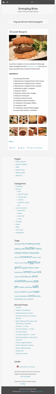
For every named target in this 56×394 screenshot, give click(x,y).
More (12, 141)
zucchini (30, 299)
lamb (21, 272)
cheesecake (22, 197)
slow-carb (19, 230)
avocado (17, 244)
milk (39, 272)
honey (16, 272)
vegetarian (20, 232)
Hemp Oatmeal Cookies (25, 345)
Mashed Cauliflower (23, 310)
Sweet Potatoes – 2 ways (25, 329)
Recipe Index (20, 173)
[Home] (3, 2)
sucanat (29, 292)
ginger (25, 267)
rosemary (28, 287)
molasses (17, 277)
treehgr (23, 384)
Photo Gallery (21, 162)
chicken (25, 252)
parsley (30, 281)
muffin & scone (23, 202)
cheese (17, 252)
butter (30, 248)
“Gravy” (18, 307)
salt (35, 286)
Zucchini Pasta (21, 332)
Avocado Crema (21, 353)
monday (19, 221)
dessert (18, 189)
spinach (17, 292)
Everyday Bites (28, 8)
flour (37, 262)
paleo (18, 224)
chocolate (34, 252)
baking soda (19, 248)
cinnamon (25, 257)
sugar (36, 291)
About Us (19, 175)
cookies (20, 200)
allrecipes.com (32, 66)
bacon (24, 243)
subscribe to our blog (27, 367)
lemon (27, 272)
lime (34, 272)
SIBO (17, 167)
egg (31, 261)
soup (19, 219)
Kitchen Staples (21, 164)
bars (19, 191)
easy (25, 263)
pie (19, 205)
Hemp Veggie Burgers (24, 342)
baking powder (33, 243)
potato (21, 287)
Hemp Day (20, 351)
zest (25, 299)
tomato (16, 296)
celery (39, 248)
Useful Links (20, 170)
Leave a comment (35, 148)
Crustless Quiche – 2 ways (25, 334)
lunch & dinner (21, 208)
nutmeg (24, 276)
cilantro (16, 257)
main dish (21, 210)
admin (22, 148)
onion (22, 281)
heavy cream (33, 267)
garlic (18, 267)
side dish (21, 216)
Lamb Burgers (20, 31)
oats (29, 276)
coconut (34, 257)
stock (23, 291)
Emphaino (39, 391)
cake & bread (23, 194)
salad (20, 213)
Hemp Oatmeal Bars (23, 348)
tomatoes (23, 296)
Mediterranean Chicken (24, 313)
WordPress (25, 391)
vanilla (31, 295)
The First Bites (25, 376)
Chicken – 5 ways (22, 326)
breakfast (19, 186)
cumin (21, 263)
